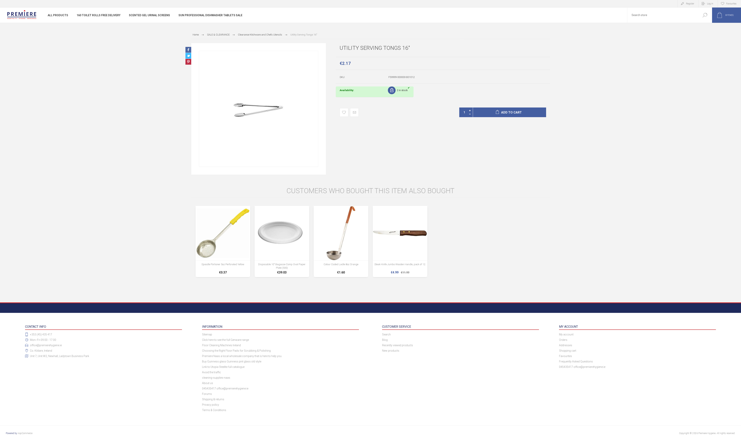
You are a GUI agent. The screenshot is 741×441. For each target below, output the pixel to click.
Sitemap (207, 334)
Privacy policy (210, 404)
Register (690, 3)
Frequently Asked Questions (576, 361)
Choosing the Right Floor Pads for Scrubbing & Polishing (236, 350)
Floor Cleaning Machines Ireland (221, 345)
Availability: (347, 90)
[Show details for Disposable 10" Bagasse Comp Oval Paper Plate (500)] (282, 241)
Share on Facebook (188, 50)
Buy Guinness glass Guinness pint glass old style (231, 361)
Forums (207, 393)
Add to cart (223, 265)
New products (390, 350)
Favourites (565, 356)
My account (566, 334)
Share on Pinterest (188, 62)
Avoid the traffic (211, 372)
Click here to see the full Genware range (225, 339)
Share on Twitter (188, 56)
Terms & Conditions (214, 410)
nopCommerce (25, 433)
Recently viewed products (397, 345)
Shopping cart (567, 350)
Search (705, 15)
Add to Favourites (344, 112)
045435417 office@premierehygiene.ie (225, 388)
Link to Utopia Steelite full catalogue (223, 366)
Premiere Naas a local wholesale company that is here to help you (242, 356)
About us (207, 383)
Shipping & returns (213, 399)
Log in (710, 3)
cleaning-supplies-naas (216, 377)
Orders (563, 339)
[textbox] (662, 15)
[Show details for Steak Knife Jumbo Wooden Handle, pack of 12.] (400, 241)
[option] (258, 109)
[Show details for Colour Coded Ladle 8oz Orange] (341, 241)
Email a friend (354, 112)
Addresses (565, 345)
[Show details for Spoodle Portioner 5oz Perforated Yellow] (222, 241)
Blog (385, 339)
